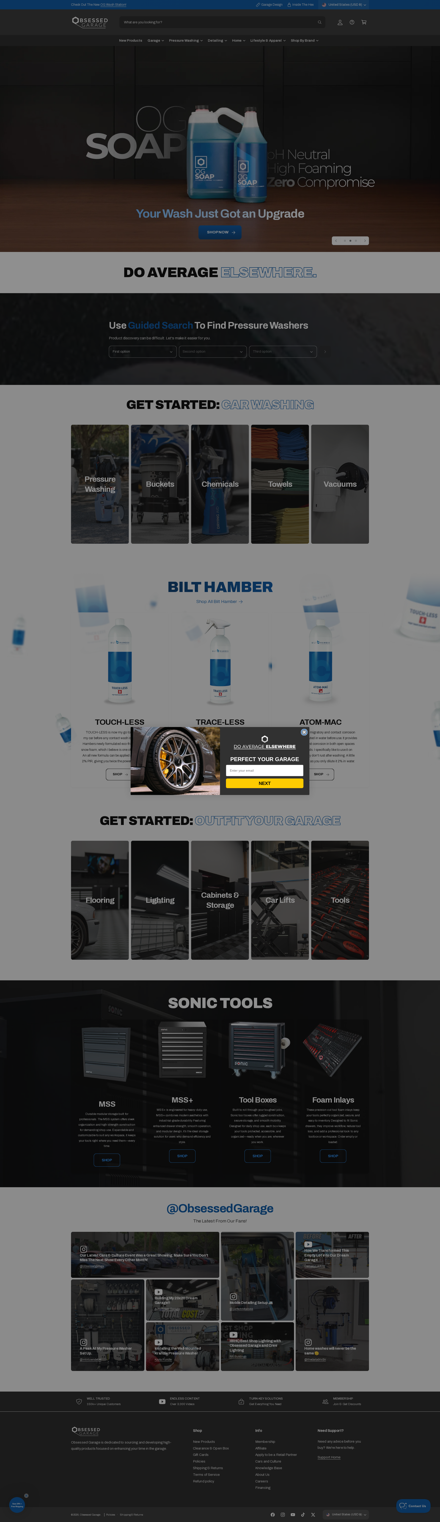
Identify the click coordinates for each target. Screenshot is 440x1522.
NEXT (265, 783)
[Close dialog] (304, 732)
